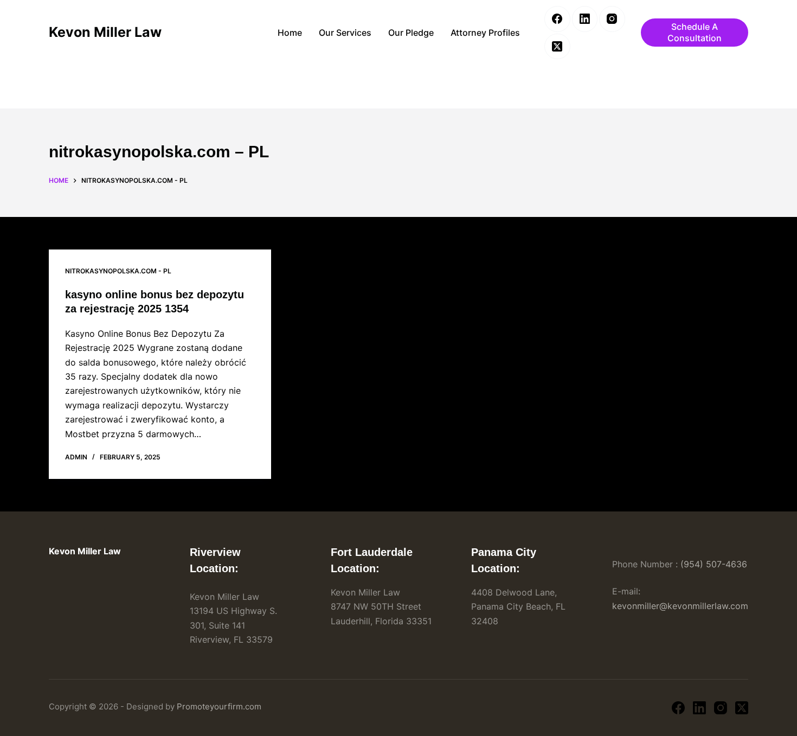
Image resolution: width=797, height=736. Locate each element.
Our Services (345, 32)
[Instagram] (612, 19)
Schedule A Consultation (694, 32)
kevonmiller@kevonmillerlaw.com (680, 605)
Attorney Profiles (485, 32)
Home (290, 32)
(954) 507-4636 (713, 564)
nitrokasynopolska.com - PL (118, 271)
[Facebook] (557, 19)
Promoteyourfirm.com (219, 706)
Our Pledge (411, 32)
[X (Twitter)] (557, 47)
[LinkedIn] (585, 19)
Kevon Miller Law (105, 32)
